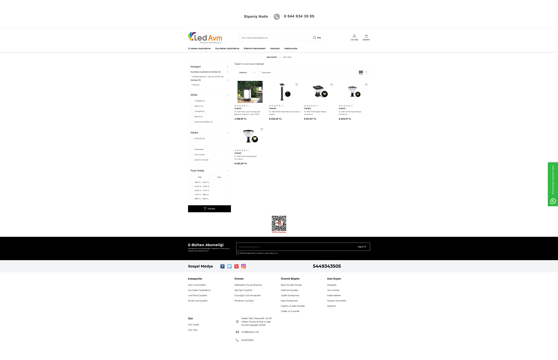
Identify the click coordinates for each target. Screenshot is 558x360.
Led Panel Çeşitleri (197, 295)
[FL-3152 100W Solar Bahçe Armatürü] (319, 92)
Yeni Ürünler (333, 290)
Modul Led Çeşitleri (198, 300)
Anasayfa (331, 285)
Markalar (275, 48)
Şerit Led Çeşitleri (197, 285)
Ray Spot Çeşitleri (243, 290)
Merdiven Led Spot (244, 300)
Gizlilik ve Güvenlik (290, 311)
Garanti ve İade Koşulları (293, 306)
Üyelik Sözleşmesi (290, 295)
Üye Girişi (192, 330)
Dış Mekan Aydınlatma (227, 48)
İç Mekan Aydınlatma (199, 48)
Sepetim (331, 306)
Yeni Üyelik (193, 324)
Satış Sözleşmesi (289, 300)
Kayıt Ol (362, 246)
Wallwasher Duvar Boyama (248, 285)
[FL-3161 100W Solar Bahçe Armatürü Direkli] (285, 92)
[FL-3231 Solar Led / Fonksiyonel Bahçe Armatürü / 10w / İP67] (250, 92)
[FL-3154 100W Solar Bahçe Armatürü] (354, 92)
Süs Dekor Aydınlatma (199, 290)
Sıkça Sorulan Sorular (291, 285)
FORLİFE (237, 108)
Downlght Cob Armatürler (247, 295)
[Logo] (205, 38)
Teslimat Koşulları (289, 290)
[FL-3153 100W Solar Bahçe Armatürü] (250, 136)
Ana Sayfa (272, 57)
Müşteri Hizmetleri (336, 300)
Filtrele (211, 208)
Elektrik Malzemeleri (255, 48)
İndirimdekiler (334, 295)
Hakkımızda (290, 48)
